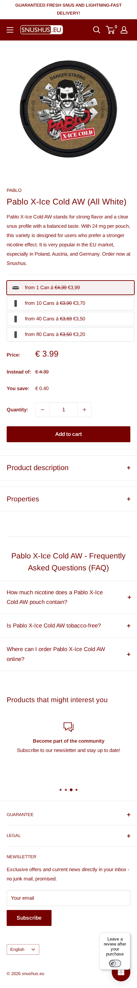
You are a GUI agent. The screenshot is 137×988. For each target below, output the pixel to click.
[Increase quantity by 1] (84, 410)
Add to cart (68, 434)
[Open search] (96, 30)
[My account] (124, 30)
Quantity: (17, 409)
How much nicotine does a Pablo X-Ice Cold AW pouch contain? (55, 597)
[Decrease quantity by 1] (43, 410)
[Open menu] (10, 30)
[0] (110, 30)
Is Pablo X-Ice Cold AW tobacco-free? (54, 625)
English (17, 949)
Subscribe (29, 918)
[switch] (115, 963)
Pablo (14, 190)
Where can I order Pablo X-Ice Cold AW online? (56, 654)
